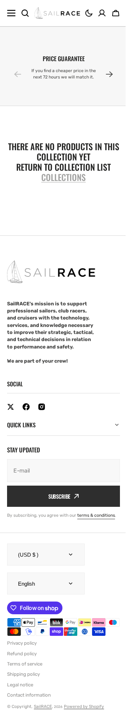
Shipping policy (23, 689)
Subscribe (57, 496)
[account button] (102, 13)
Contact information (29, 710)
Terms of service (24, 679)
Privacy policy (22, 658)
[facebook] (26, 407)
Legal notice (20, 700)
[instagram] (41, 407)
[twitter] (10, 407)
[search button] (25, 13)
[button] (88, 13)
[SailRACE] (57, 13)
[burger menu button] (11, 13)
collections (63, 177)
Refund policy (22, 669)
